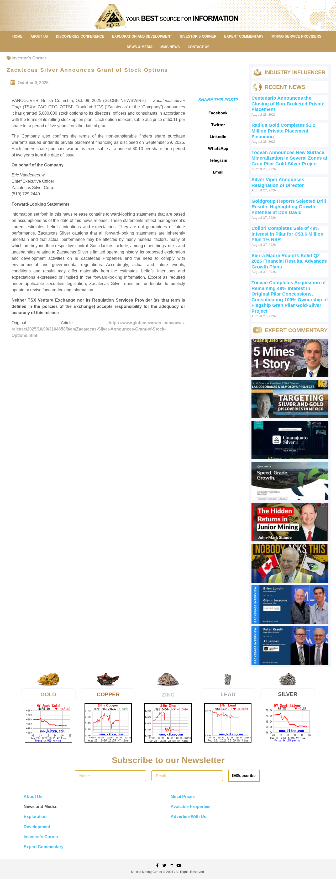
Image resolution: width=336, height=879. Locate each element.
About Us (33, 796)
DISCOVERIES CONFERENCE (80, 36)
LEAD (227, 694)
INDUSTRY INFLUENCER (295, 72)
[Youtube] (178, 865)
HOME (17, 36)
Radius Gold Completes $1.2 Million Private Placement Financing (283, 131)
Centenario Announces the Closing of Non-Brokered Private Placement (287, 103)
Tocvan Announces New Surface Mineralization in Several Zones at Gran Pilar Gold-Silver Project (289, 158)
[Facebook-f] (157, 865)
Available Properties (191, 806)
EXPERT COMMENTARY (244, 36)
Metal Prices (183, 796)
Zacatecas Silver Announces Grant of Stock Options (87, 70)
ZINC (168, 695)
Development (37, 827)
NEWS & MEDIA (140, 47)
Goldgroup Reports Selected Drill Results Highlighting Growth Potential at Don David (288, 207)
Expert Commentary (44, 847)
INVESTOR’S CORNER (198, 36)
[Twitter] (164, 865)
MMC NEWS (170, 47)
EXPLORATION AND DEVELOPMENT (142, 36)
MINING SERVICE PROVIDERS (296, 36)
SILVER (287, 694)
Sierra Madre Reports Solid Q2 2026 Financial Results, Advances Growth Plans (289, 261)
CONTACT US (198, 47)
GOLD (48, 694)
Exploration (35, 816)
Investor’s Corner (29, 58)
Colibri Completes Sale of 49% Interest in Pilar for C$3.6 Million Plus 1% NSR (287, 234)
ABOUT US (39, 36)
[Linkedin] (171, 865)
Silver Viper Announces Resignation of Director (277, 182)
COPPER (108, 694)
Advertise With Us (188, 816)
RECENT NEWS (285, 87)
